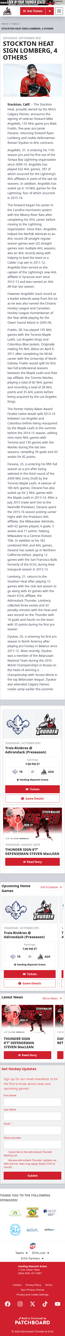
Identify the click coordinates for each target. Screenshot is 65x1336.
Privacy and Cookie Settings (33, 1294)
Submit (33, 1176)
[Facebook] (7, 1304)
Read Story (34, 862)
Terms (48, 1285)
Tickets (35, 789)
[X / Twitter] (32, 1304)
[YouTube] (57, 1304)
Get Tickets (34, 11)
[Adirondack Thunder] (7, 11)
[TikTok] (45, 1304)
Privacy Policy (33, 1285)
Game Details (34, 798)
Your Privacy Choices (32, 1289)
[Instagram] (20, 1304)
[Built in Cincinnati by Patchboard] (32, 1320)
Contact (17, 1285)
